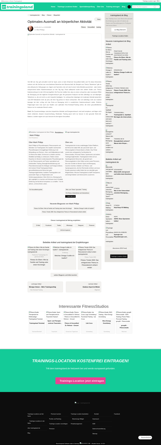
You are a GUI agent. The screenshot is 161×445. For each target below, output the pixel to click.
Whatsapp (69, 225)
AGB (93, 423)
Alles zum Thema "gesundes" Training (76, 189)
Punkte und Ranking (55, 419)
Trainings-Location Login (149, 1)
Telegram (80, 225)
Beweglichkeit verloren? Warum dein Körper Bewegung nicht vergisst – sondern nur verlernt (122, 142)
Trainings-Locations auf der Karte (36, 415)
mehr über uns (71, 196)
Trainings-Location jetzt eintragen (82, 380)
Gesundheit (91, 27)
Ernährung (118, 70)
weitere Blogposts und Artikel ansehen (65, 275)
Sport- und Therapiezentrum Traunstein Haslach (54, 322)
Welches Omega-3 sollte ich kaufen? (84, 208)
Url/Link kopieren (65, 230)
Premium (52, 428)
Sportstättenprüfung (87, 7)
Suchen (158, 6)
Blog (123, 7)
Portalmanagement (76, 423)
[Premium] (129, 303)
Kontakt (96, 414)
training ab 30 (119, 139)
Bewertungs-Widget (78, 419)
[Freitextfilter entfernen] (155, 7)
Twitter (59, 225)
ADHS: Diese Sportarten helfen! (122, 220)
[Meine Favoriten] (129, 7)
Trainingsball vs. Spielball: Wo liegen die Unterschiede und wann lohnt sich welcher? (123, 116)
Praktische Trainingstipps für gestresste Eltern (121, 53)
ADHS (115, 216)
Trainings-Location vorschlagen (58, 423)
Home (53, 7)
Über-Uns (100, 7)
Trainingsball (119, 112)
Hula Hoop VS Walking (121, 207)
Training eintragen (113, 7)
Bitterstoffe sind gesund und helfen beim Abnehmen (123, 173)
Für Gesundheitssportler (35, 189)
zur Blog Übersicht (120, 30)
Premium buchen (56, 414)
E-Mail (38, 225)
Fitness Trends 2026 (121, 88)
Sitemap (94, 433)
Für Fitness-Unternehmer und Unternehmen (77, 193)
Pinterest (91, 225)
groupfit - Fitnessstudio (124, 326)
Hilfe (158, 1)
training (98, 27)
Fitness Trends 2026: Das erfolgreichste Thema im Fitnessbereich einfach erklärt (64, 212)
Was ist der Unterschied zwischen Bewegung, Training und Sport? (121, 192)
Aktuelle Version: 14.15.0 (98, 443)
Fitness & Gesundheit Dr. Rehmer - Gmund (72, 324)
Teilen (99, 19)
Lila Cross (89, 323)
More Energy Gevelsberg (106, 322)
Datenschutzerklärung (98, 428)
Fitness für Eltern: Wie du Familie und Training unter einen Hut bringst (53, 208)
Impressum (95, 419)
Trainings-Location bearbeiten (79, 414)
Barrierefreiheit (146, 437)
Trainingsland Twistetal (36, 323)
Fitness (83, 27)
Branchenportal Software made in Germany (67, 443)
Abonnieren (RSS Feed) (120, 248)
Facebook (48, 225)
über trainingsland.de (34, 428)
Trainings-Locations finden (67, 7)
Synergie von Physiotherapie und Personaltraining (120, 236)
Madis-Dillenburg (120, 232)
